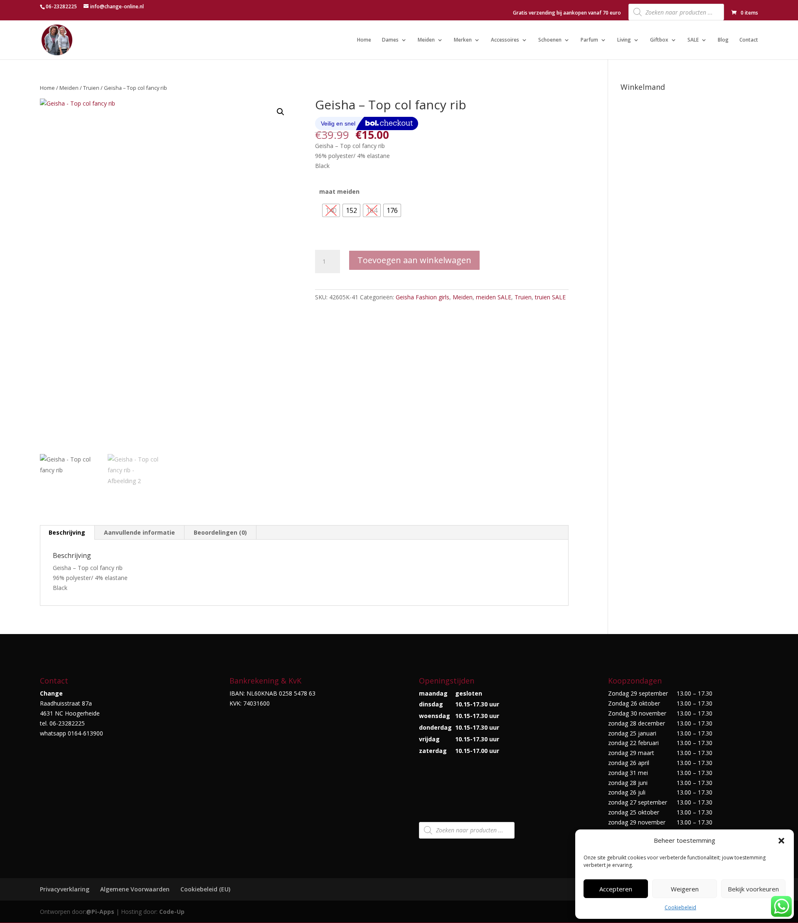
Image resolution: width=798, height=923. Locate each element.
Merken (463, 40)
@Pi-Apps (100, 912)
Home (364, 40)
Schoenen (550, 40)
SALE (693, 40)
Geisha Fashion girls (422, 297)
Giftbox (659, 40)
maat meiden (339, 191)
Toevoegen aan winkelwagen (414, 260)
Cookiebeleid (680, 907)
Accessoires (505, 40)
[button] (781, 841)
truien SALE (550, 297)
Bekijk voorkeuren (753, 889)
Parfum (589, 40)
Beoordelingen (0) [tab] (220, 532)
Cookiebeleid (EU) (205, 889)
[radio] (331, 210)
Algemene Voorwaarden (135, 889)
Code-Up (172, 912)
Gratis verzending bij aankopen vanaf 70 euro (567, 13)
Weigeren (685, 889)
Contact (748, 40)
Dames (390, 40)
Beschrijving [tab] (67, 532)
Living (624, 40)
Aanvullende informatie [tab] (139, 532)
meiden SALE (493, 297)
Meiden (426, 40)
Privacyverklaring (64, 889)
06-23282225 (61, 6)
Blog (723, 40)
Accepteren (615, 889)
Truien (91, 87)
